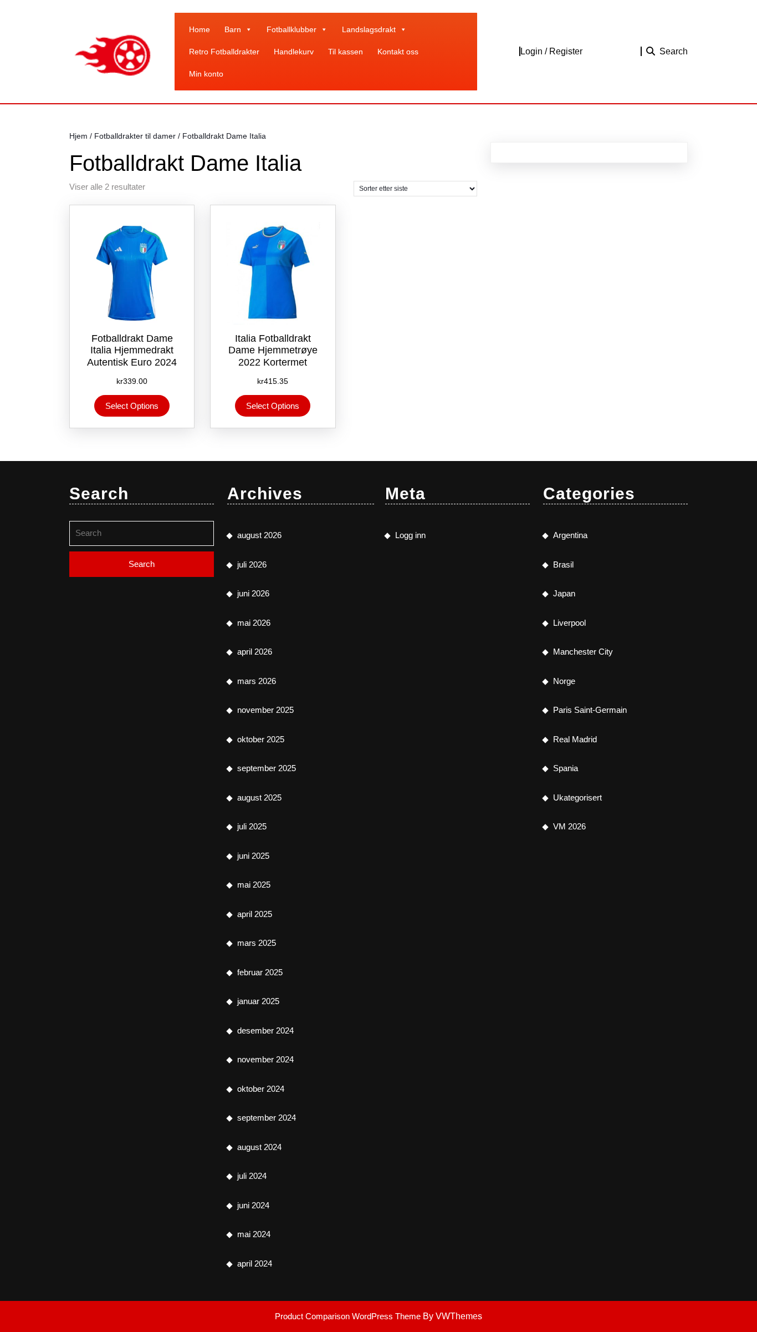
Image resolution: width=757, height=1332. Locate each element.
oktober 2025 (260, 739)
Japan (564, 593)
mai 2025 (253, 884)
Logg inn (410, 535)
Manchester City (583, 651)
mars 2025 (256, 943)
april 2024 (254, 1263)
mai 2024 (253, 1234)
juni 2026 (253, 593)
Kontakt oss (397, 51)
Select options (131, 406)
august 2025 (259, 797)
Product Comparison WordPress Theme (349, 1316)
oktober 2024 (260, 1088)
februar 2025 (260, 972)
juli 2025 (252, 826)
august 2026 (259, 535)
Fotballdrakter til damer (135, 136)
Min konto (206, 73)
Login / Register (551, 51)
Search (673, 51)
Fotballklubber (291, 29)
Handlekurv (294, 51)
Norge (564, 681)
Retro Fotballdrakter (224, 51)
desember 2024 (265, 1030)
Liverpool (569, 622)
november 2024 (265, 1059)
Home (199, 29)
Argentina (570, 535)
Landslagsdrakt (369, 29)
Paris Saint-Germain (590, 710)
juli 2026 (252, 564)
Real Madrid (575, 739)
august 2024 (259, 1147)
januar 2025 (258, 1001)
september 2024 (266, 1117)
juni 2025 (253, 855)
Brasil (563, 564)
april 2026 (254, 651)
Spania (565, 768)
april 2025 (254, 914)
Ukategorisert (577, 797)
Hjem (78, 136)
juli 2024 (252, 1176)
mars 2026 (256, 681)
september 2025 (266, 768)
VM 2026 (569, 826)
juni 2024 (253, 1205)
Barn (232, 29)
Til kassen (345, 51)
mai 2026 (253, 622)
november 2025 (265, 710)
